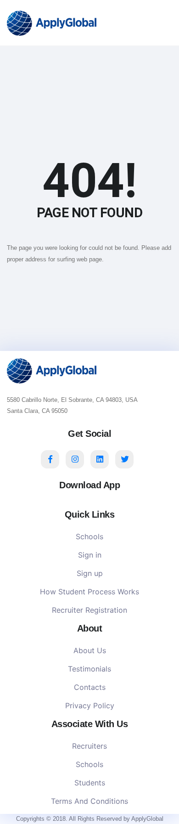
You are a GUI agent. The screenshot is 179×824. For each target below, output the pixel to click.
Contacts (90, 687)
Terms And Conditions (89, 801)
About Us (89, 650)
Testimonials (89, 668)
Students (89, 782)
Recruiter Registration (89, 610)
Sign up (90, 573)
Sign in (89, 554)
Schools (89, 536)
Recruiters (89, 746)
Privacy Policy (89, 705)
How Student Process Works (89, 591)
